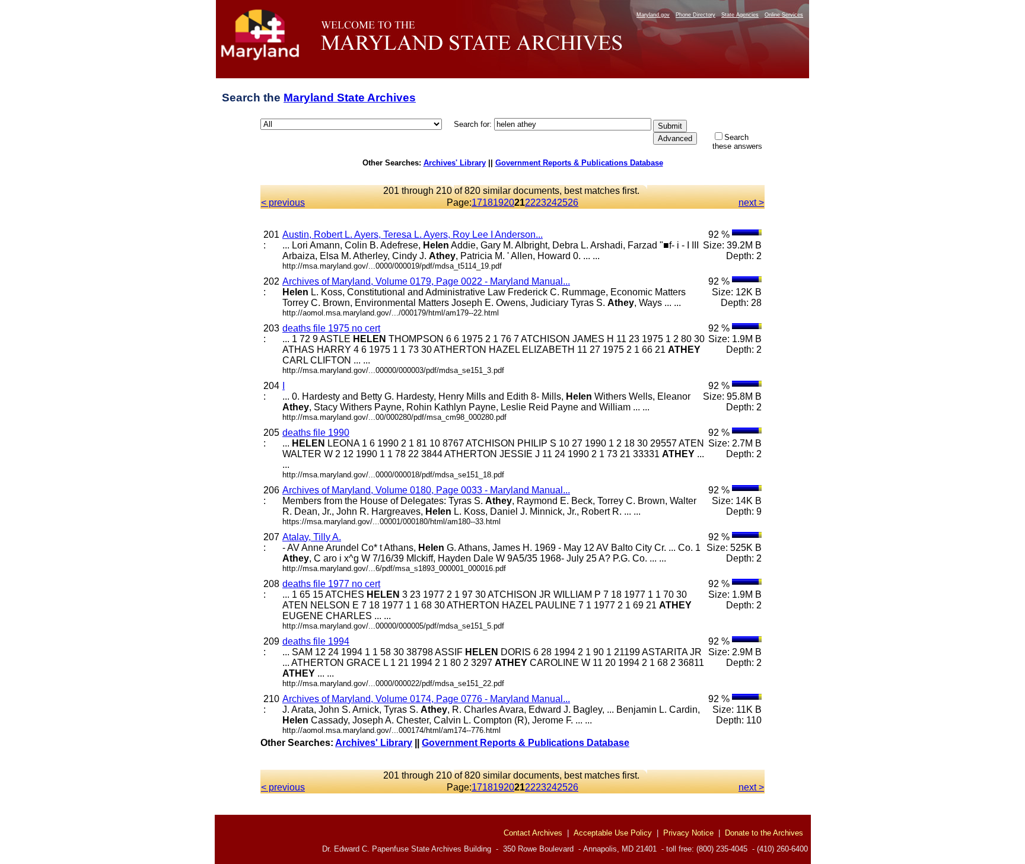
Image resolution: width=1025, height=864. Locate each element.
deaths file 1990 (315, 433)
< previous (283, 202)
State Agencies (740, 15)
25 (562, 202)
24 (551, 202)
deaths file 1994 (315, 641)
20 (509, 202)
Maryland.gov (653, 15)
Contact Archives (533, 832)
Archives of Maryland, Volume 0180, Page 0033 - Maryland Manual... (426, 490)
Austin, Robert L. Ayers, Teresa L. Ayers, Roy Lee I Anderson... (412, 234)
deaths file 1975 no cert (331, 328)
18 (487, 202)
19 (498, 202)
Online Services (784, 15)
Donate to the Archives (764, 832)
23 (541, 202)
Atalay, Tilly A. (311, 537)
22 (530, 202)
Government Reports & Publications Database (579, 162)
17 (477, 202)
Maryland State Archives (350, 97)
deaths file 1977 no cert (331, 584)
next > (751, 202)
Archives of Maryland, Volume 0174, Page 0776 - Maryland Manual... (426, 699)
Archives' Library (455, 162)
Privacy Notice (688, 832)
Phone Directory (695, 15)
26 (573, 202)
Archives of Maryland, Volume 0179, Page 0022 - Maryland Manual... (426, 281)
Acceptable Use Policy (613, 832)
